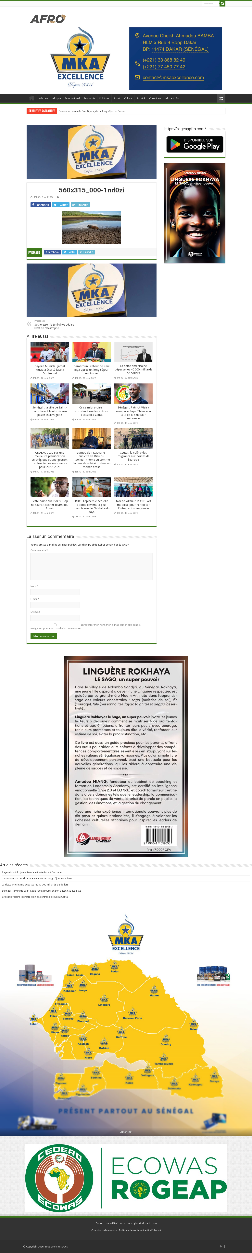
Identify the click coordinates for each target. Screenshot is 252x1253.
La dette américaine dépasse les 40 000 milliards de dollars (90, 111)
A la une (43, 98)
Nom (34, 586)
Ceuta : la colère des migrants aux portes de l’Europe (133, 456)
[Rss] (221, 1246)
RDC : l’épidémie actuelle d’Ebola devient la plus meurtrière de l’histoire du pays (91, 506)
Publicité (156, 1230)
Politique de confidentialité (134, 1230)
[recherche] (222, 3)
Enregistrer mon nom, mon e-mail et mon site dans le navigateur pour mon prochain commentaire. (86, 626)
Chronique (155, 98)
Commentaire (39, 550)
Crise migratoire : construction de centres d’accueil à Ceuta (91, 411)
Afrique (56, 98)
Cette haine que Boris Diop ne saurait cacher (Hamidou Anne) (49, 504)
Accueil (32, 98)
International (72, 98)
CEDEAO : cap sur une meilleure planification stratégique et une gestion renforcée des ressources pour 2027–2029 (50, 460)
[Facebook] (224, 1246)
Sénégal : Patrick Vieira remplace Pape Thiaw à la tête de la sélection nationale (133, 413)
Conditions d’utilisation (104, 1230)
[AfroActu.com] (48, 19)
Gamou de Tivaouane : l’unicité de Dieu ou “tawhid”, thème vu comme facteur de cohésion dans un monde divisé (91, 460)
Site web (35, 611)
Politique (104, 98)
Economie (89, 98)
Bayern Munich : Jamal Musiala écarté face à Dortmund (49, 369)
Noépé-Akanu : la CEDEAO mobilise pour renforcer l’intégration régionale (133, 504)
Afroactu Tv (172, 98)
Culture (128, 98)
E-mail (35, 599)
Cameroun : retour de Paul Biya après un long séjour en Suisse (91, 369)
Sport (117, 98)
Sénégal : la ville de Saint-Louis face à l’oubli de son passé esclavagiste (49, 411)
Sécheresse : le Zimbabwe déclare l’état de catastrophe (54, 325)
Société (141, 98)
